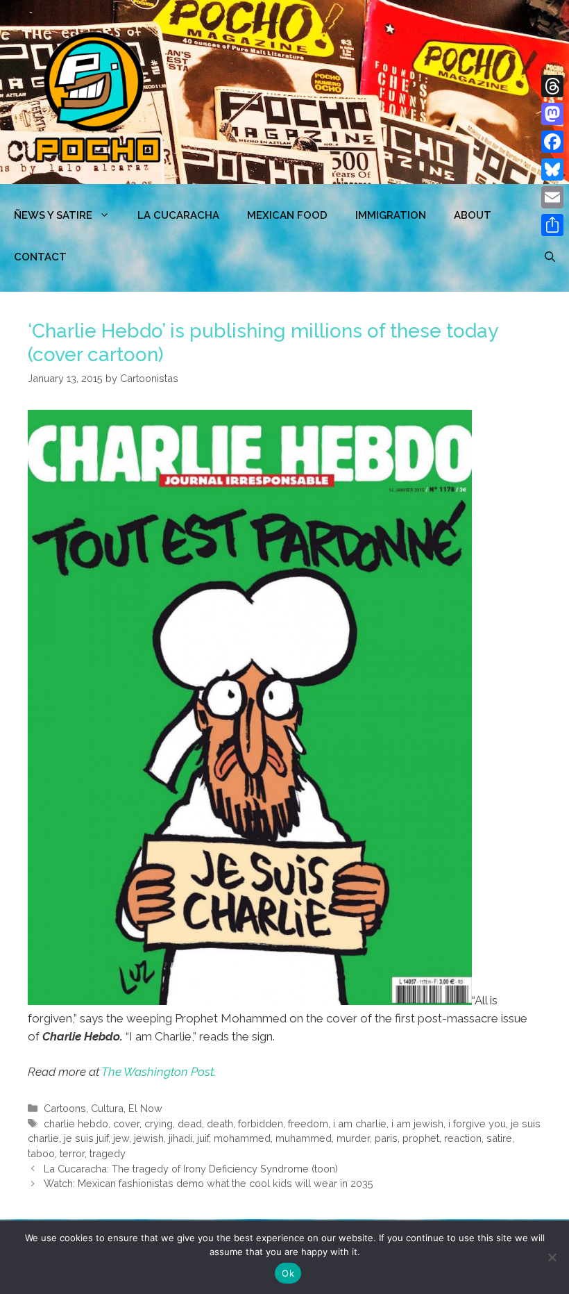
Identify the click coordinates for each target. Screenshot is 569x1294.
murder (353, 1138)
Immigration (390, 215)
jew (121, 1138)
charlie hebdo (76, 1123)
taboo (41, 1153)
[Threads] (552, 86)
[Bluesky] (552, 169)
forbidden (260, 1123)
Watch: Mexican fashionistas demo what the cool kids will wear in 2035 (208, 1183)
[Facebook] (552, 142)
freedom (308, 1123)
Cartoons (65, 1108)
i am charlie (360, 1123)
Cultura (107, 1108)
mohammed (242, 1138)
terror (72, 1153)
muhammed (303, 1138)
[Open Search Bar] (550, 257)
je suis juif (86, 1138)
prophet (420, 1138)
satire (499, 1138)
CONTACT (40, 257)
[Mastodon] (552, 114)
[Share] (552, 225)
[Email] (552, 197)
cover (126, 1123)
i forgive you (477, 1123)
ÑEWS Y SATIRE (53, 215)
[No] (552, 1257)
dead (190, 1123)
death (220, 1123)
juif (203, 1138)
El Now (145, 1108)
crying (158, 1123)
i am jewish (417, 1123)
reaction (463, 1138)
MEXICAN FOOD (287, 215)
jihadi (180, 1138)
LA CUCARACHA (178, 215)
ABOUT (472, 215)
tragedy (108, 1153)
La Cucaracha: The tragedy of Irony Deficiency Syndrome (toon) (191, 1169)
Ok (288, 1273)
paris (386, 1138)
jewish (149, 1138)
